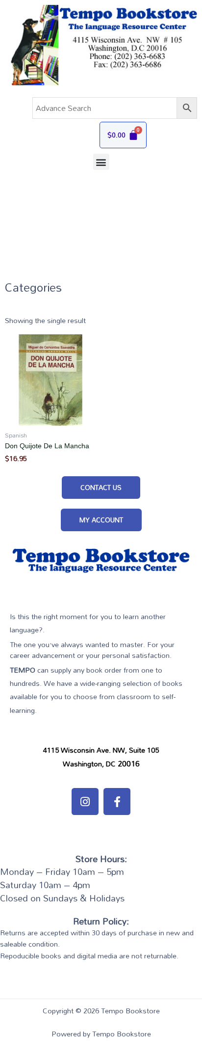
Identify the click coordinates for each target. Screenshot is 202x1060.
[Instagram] (85, 801)
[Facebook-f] (116, 801)
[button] (101, 162)
